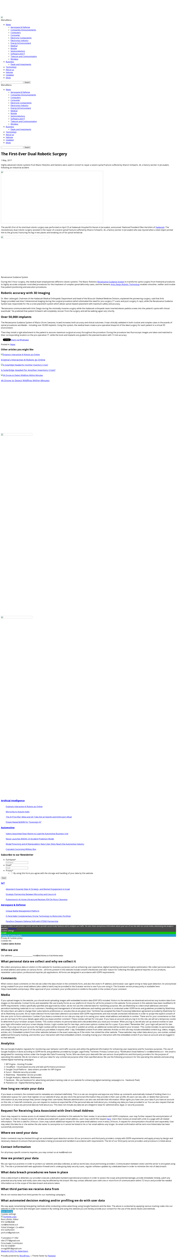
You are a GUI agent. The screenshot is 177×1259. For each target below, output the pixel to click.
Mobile (14, 48)
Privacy (9, 870)
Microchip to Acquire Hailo (18, 811)
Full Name (11, 859)
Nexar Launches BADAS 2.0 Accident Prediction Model (30, 839)
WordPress (25, 1255)
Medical (14, 45)
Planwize (52, 1255)
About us (10, 69)
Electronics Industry (19, 40)
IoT (3, 883)
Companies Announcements (23, 30)
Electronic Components (21, 38)
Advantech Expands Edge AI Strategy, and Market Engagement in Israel (38, 889)
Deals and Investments (21, 64)
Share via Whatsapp (20, 340)
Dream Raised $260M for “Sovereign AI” (24, 822)
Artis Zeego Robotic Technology (125, 284)
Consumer (15, 35)
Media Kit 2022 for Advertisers (14, 1251)
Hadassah (160, 227)
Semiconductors (18, 51)
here (109, 1119)
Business (10, 61)
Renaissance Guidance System (110, 281)
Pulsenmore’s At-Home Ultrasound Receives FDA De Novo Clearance (36, 899)
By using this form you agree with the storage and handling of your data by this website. (53, 873)
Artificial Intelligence (13, 800)
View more (12, 928)
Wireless (14, 59)
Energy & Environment (21, 43)
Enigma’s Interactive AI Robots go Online (24, 806)
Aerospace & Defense (20, 27)
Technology (11, 67)
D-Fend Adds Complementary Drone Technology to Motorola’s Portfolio (38, 916)
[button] (6, 20)
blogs (8, 77)
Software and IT (18, 53)
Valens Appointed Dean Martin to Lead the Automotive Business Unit (37, 833)
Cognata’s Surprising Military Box (21, 849)
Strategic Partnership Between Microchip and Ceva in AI (31, 894)
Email (9, 865)
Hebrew (9, 72)
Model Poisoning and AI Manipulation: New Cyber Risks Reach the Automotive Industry (45, 844)
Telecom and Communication (24, 56)
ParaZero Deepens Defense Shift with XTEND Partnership (32, 921)
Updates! (10, 75)
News (8, 24)
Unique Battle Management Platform (22, 911)
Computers (16, 32)
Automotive (8, 827)
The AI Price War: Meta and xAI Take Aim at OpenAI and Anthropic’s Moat (39, 817)
